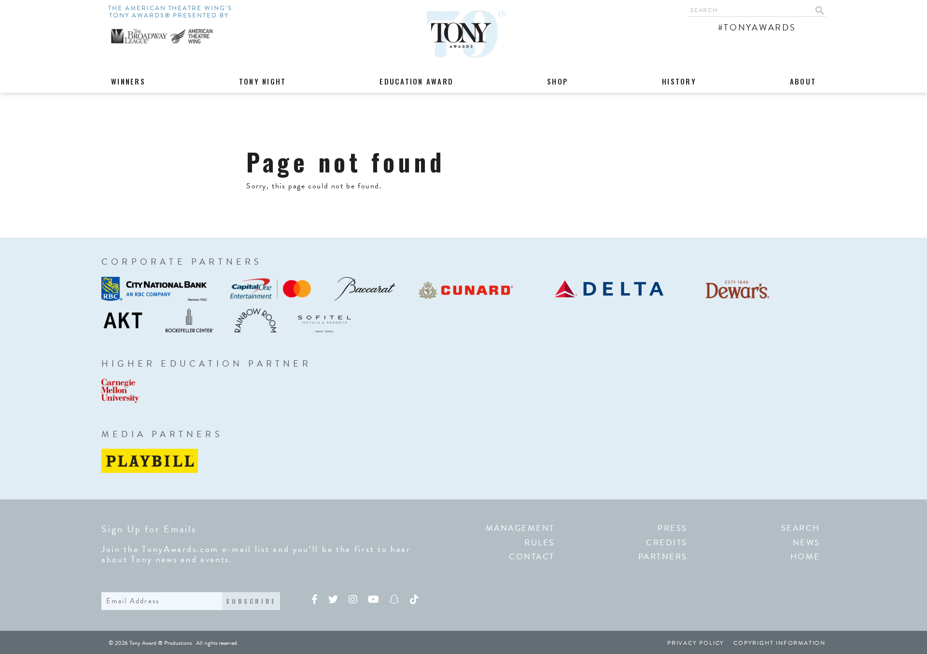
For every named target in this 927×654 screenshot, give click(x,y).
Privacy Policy (695, 643)
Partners (663, 557)
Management (520, 528)
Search (800, 528)
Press (673, 528)
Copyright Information (779, 643)
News (806, 543)
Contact (532, 557)
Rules (539, 543)
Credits (667, 543)
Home (805, 557)
